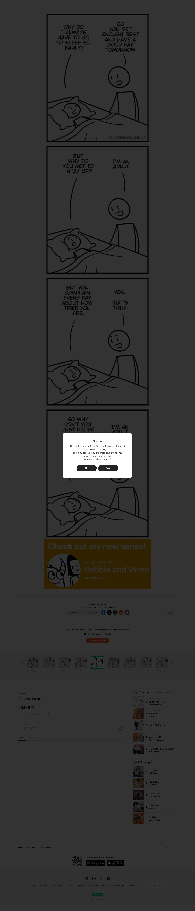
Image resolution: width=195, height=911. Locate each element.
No (86, 468)
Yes (108, 468)
